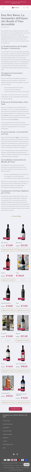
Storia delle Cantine (8, 444)
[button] (3, 7)
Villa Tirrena (4, 242)
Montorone (19, 242)
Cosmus (3, 273)
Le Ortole (3, 333)
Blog (4, 447)
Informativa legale (25, 467)
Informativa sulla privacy (8, 465)
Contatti (5, 441)
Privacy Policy (6, 420)
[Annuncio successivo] (28, 2)
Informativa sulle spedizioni (9, 467)
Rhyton (18, 333)
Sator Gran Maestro (21, 363)
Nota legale (6, 427)
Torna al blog (16, 216)
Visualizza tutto (15, 408)
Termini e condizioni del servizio (22, 465)
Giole (17, 303)
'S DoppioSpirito (5, 393)
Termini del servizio (8, 424)
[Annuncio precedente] (2, 2)
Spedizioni (5, 437)
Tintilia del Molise (6, 303)
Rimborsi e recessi (7, 434)
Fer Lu (3, 363)
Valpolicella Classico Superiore (21, 394)
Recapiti (18, 467)
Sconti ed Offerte (7, 431)
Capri (17, 273)
